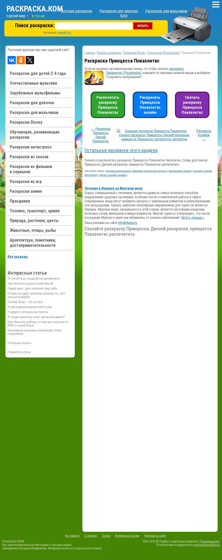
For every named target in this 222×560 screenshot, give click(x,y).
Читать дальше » (192, 218)
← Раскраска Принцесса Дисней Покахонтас (100, 135)
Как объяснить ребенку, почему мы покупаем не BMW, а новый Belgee (38, 323)
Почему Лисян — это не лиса (25, 302)
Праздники (20, 201)
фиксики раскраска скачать (149, 171)
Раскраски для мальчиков (166, 11)
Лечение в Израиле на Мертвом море (114, 188)
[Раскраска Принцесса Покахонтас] (154, 139)
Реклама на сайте (155, 535)
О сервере (91, 535)
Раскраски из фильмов (31, 169)
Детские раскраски (76, 11)
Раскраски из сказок (29, 156)
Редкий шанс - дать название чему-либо (32, 288)
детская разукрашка (118, 171)
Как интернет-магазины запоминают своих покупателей (35, 332)
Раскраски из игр (26, 181)
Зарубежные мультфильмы (35, 93)
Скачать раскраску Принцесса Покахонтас (192, 105)
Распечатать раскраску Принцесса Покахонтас (107, 105)
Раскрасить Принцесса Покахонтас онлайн (150, 105)
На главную (72, 535)
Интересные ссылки (127, 535)
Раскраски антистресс (31, 147)
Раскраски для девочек (119, 11)
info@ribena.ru (127, 223)
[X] (30, 60)
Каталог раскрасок (109, 52)
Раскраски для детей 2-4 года (38, 73)
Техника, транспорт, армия (35, 210)
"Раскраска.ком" (209, 541)
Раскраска (35, 8)
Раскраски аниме (26, 191)
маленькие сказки (180, 171)
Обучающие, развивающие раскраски (35, 134)
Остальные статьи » (20, 343)
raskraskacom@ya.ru (207, 545)
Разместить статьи (19, 352)
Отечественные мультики (33, 83)
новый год (64, 32)
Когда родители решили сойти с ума (30, 307)
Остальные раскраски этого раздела (121, 150)
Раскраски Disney (26, 122)
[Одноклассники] (21, 60)
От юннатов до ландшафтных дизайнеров (33, 278)
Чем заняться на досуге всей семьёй (30, 283)
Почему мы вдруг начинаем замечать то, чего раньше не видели (36, 295)
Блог (124, 15)
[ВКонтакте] (12, 60)
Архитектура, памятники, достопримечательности (33, 242)
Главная (90, 52)
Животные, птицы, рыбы (33, 230)
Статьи (106, 535)
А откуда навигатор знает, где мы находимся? (36, 317)
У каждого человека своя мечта (28, 312)
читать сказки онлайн (112, 175)
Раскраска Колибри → (203, 135)
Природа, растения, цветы (34, 220)
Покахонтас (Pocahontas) (163, 52)
